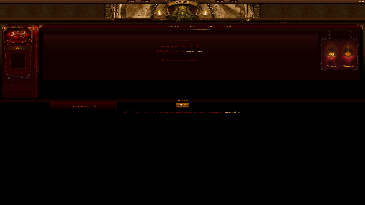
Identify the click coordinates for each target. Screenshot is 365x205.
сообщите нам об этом (231, 112)
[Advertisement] (281, 106)
